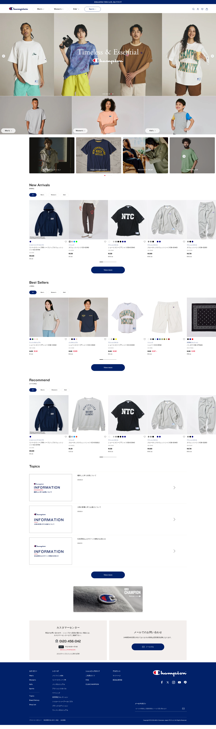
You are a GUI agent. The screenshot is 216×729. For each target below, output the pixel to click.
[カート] (207, 9)
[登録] (183, 709)
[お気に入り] (202, 9)
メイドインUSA (57, 676)
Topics (31, 696)
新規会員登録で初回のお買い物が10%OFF (108, 2)
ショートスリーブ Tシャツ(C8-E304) (121, 247)
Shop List (32, 705)
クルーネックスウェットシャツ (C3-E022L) (84, 443)
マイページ (117, 676)
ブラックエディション (60, 706)
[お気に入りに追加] (66, 241)
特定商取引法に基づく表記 (51, 720)
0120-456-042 (70, 641)
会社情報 (63, 720)
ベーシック (71, 245)
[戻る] (3, 56)
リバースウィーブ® (59, 680)
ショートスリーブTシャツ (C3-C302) (82, 345)
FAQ (87, 680)
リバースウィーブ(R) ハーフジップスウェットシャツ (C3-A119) (46, 249)
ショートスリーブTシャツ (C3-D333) (121, 345)
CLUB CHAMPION (92, 684)
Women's (58, 9)
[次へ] (212, 56)
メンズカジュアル (73, 342)
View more (108, 270)
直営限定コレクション (192, 342)
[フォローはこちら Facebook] (161, 682)
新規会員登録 (117, 680)
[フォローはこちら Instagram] (173, 682)
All (33, 195)
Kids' (75, 9)
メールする (150, 647)
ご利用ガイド (90, 676)
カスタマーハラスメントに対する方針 (68, 653)
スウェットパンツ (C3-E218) (79, 247)
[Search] (193, 9)
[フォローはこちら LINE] (185, 682)
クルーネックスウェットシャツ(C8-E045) (162, 247)
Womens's (54, 390)
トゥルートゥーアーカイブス (36, 245)
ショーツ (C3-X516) (154, 345)
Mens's (43, 390)
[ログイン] (198, 9)
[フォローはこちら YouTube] (179, 682)
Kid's (31, 684)
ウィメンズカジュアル (34, 342)
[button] (104, 175)
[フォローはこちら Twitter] (167, 682)
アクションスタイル (113, 245)
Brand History (34, 700)
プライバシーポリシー (35, 720)
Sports (91, 9)
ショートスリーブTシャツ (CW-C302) (42, 345)
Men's (39, 9)
